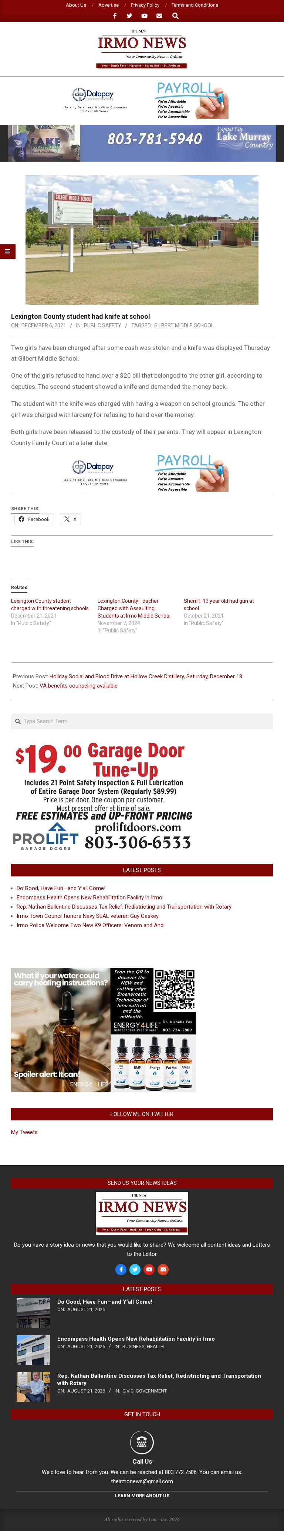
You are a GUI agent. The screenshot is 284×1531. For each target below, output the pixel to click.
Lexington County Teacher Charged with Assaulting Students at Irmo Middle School (134, 608)
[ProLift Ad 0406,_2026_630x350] (103, 746)
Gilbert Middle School (184, 325)
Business (133, 1346)
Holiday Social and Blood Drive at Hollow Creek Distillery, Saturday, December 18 (146, 676)
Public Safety (102, 325)
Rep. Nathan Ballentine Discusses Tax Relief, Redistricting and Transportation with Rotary (124, 906)
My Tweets (24, 1132)
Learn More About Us (142, 1495)
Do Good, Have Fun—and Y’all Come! (61, 888)
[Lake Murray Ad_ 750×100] (142, 128)
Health (155, 1346)
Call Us (142, 1461)
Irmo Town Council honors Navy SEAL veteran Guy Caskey (88, 916)
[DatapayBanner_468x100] (142, 85)
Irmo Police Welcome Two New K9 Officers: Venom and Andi (91, 925)
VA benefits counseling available (79, 685)
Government (151, 1391)
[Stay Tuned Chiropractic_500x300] (103, 969)
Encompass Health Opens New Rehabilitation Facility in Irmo (89, 897)
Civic (127, 1391)
